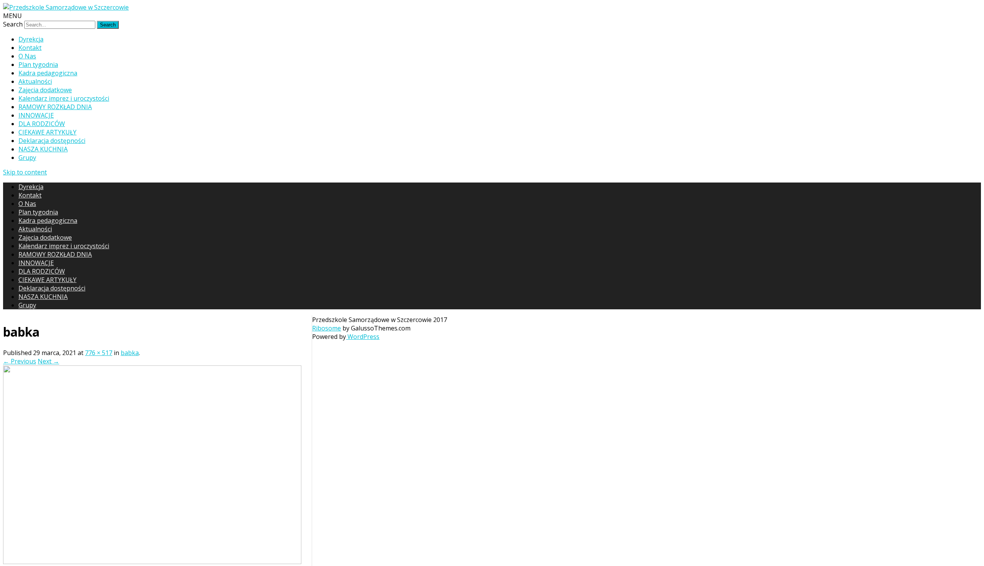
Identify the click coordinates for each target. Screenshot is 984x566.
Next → (48, 361)
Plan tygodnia (38, 64)
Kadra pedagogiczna (47, 73)
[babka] (152, 562)
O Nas (27, 56)
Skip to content (25, 172)
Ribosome (326, 328)
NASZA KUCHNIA (43, 149)
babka (130, 353)
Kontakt (30, 47)
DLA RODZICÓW (41, 124)
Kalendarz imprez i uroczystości (63, 98)
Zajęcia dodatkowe (45, 90)
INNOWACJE (36, 115)
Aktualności (35, 81)
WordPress (362, 336)
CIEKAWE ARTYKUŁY (47, 132)
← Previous (19, 361)
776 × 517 (98, 353)
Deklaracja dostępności (51, 140)
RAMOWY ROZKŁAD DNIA (55, 107)
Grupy (27, 157)
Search (13, 24)
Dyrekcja (30, 39)
